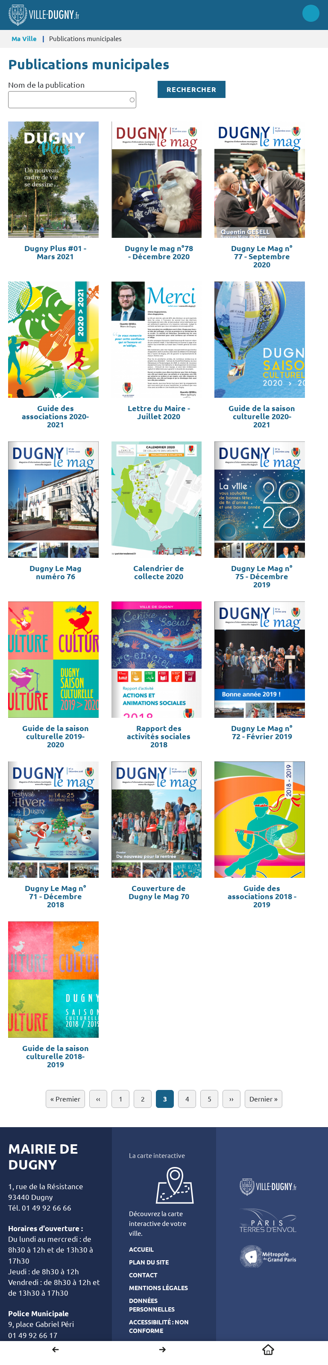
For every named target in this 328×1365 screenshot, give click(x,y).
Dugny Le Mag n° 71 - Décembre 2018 (55, 896)
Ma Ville (24, 38)
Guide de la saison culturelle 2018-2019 (55, 1056)
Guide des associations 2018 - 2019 (262, 896)
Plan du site (149, 1262)
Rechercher (192, 89)
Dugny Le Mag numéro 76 (55, 572)
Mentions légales (158, 1288)
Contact (143, 1275)
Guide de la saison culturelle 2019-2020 (55, 736)
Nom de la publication (46, 85)
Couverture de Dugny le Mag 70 (159, 892)
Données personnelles (152, 1305)
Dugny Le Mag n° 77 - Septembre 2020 (262, 256)
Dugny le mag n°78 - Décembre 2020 (159, 252)
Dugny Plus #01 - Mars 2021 (55, 252)
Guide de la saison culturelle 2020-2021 (261, 416)
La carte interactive (157, 1155)
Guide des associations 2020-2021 (55, 416)
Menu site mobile (310, 13)
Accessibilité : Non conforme (159, 1326)
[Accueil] (44, 15)
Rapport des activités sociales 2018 (158, 736)
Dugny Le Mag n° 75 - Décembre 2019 (262, 576)
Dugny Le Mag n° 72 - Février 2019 (262, 732)
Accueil (268, 1349)
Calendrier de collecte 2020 (158, 572)
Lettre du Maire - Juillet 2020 (159, 412)
